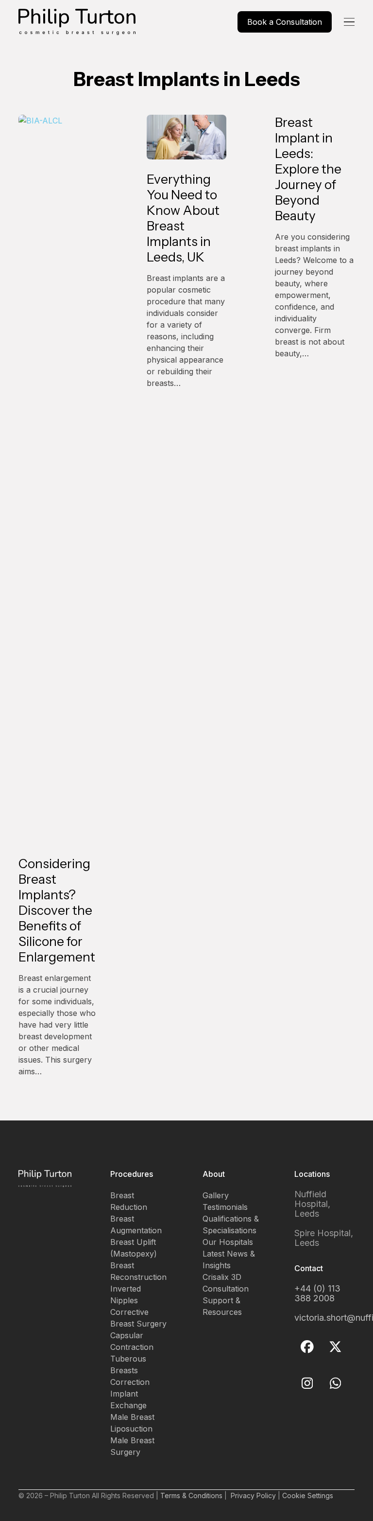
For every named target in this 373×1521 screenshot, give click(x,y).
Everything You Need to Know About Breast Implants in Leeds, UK (183, 218)
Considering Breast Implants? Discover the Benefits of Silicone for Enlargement (56, 910)
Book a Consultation (284, 22)
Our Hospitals (228, 1242)
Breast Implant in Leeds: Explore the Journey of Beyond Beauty (308, 169)
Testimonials (225, 1207)
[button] (349, 22)
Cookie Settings (307, 1495)
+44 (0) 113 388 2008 (317, 1293)
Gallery (216, 1195)
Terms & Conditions (191, 1495)
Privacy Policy (253, 1495)
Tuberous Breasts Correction (130, 1370)
